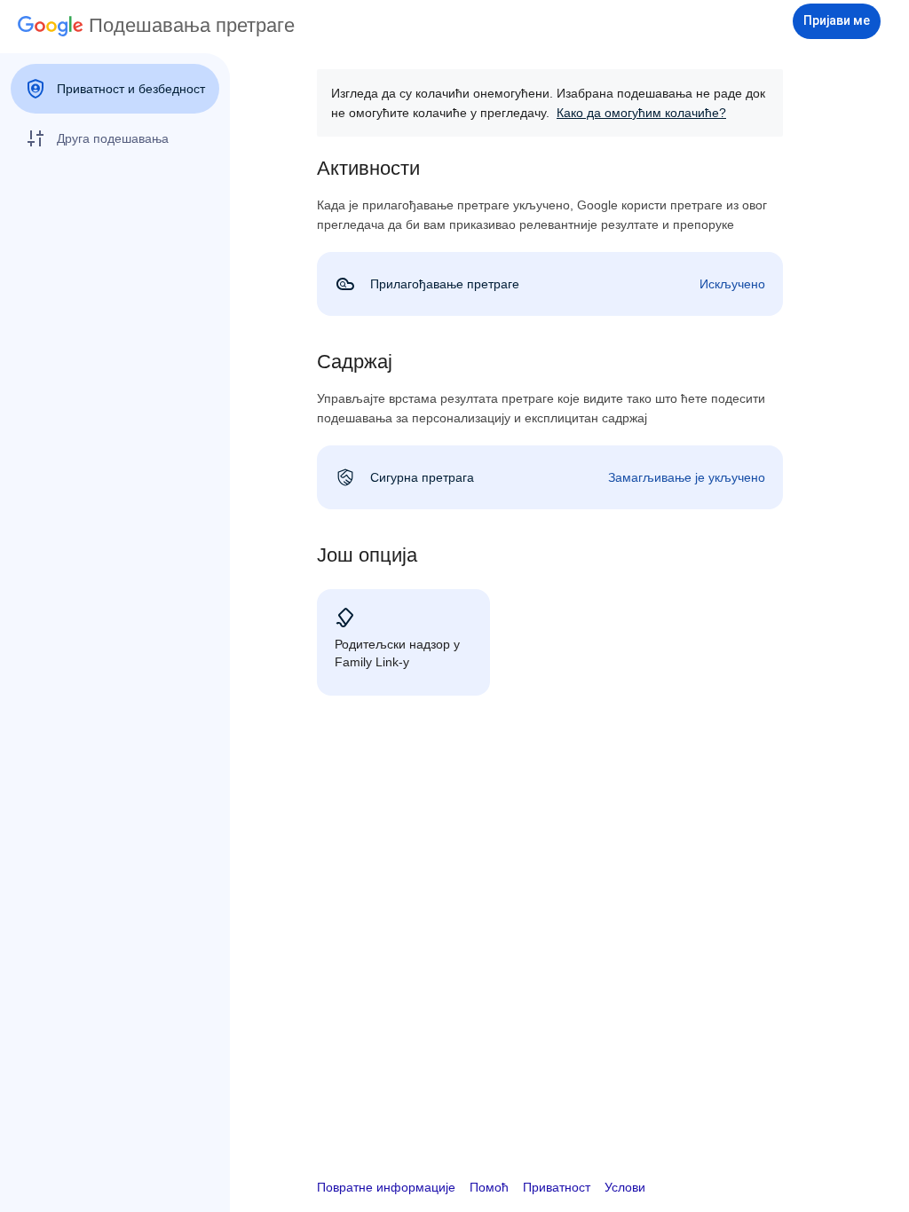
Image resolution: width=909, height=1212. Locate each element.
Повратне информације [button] (386, 1187)
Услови (625, 1187)
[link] (550, 284)
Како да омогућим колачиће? (641, 113)
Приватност (556, 1187)
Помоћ (489, 1187)
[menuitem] (115, 89)
